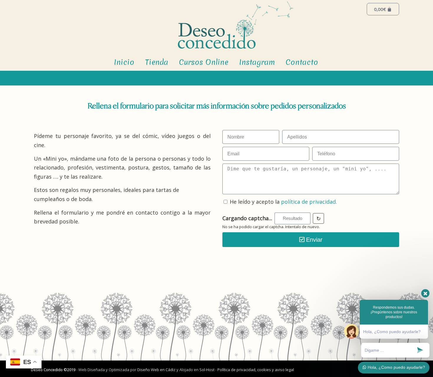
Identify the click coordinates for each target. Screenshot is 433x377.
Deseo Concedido (216, 25)
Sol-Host (207, 369)
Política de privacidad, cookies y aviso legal (255, 369)
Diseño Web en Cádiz (156, 369)
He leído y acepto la (283, 201)
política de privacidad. (309, 201)
